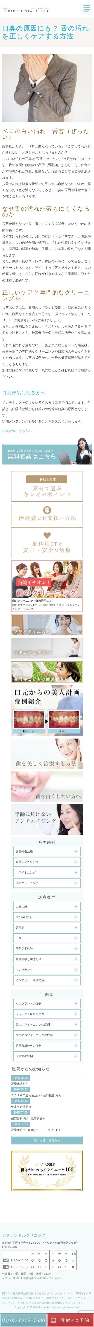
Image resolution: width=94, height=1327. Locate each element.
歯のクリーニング (27, 883)
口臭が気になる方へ (17, 431)
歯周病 (20, 927)
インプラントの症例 (28, 1003)
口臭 (18, 938)
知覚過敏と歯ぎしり (28, 959)
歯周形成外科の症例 (28, 1045)
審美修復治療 (24, 851)
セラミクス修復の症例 (30, 1014)
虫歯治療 (21, 906)
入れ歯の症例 (24, 1056)
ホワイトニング (26, 872)
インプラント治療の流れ (31, 980)
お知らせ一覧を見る (47, 1140)
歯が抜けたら (24, 917)
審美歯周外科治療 (27, 862)
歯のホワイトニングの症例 (33, 1024)
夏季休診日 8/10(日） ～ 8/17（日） (36, 1130)
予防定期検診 (24, 948)
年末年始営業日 (21, 1106)
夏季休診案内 (19, 1083)
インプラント (24, 969)
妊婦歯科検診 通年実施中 (28, 1118)
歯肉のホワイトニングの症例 (34, 1035)
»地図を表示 (9, 1246)
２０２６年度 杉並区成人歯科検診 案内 (36, 1095)
